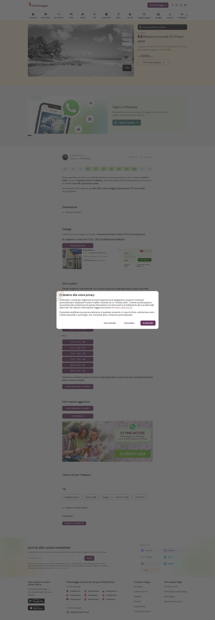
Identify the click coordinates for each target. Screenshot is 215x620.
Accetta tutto (148, 323)
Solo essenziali (110, 323)
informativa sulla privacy (121, 308)
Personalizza (129, 323)
